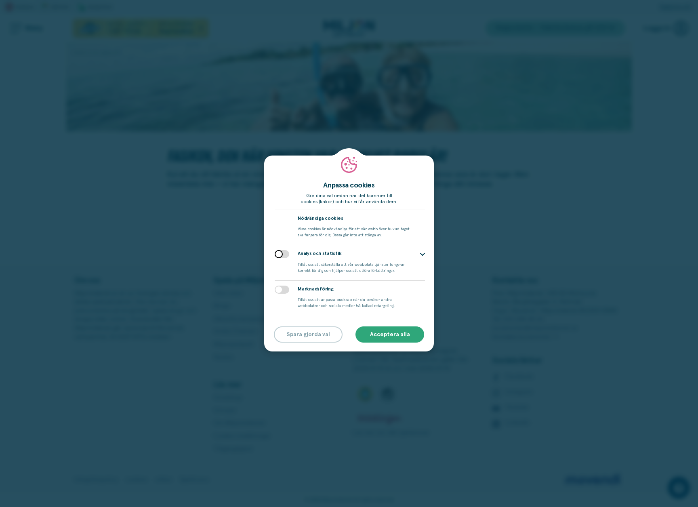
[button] (422, 254)
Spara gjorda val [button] (308, 334)
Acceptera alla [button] (390, 334)
